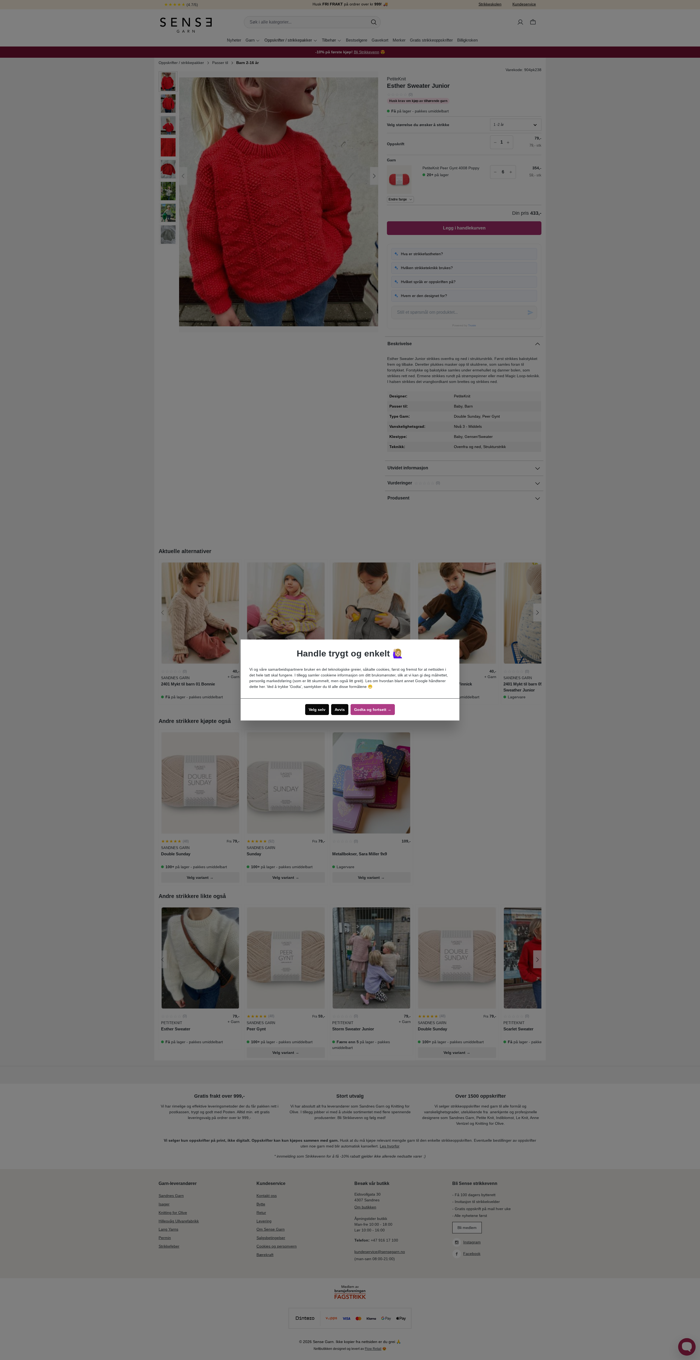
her (262, 686)
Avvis (340, 709)
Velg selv (317, 709)
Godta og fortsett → (372, 709)
